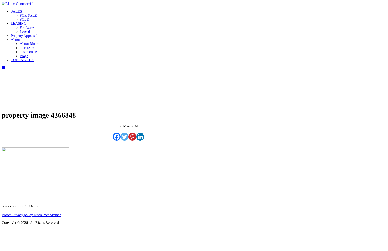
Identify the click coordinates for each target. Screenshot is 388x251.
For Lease (27, 27)
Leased (25, 31)
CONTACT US (22, 60)
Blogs (24, 56)
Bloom (7, 215)
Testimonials (28, 52)
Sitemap (55, 215)
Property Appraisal (24, 36)
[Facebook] (117, 137)
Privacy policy (23, 215)
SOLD (24, 19)
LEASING (18, 23)
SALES (16, 11)
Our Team (27, 48)
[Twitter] (124, 137)
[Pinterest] (132, 137)
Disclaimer (42, 215)
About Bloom (29, 44)
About (15, 40)
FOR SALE (28, 15)
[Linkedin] (140, 137)
